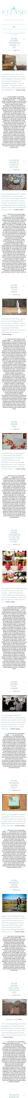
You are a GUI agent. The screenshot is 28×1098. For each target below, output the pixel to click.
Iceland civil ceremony (7, 364)
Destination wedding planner (8, 835)
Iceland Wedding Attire (21, 116)
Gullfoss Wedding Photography (18, 358)
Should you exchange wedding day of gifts (15, 261)
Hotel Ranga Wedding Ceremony (18, 485)
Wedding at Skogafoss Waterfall (17, 145)
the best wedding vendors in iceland (16, 862)
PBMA (14, 389)
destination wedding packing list (10, 1046)
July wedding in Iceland (15, 645)
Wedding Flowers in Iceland (16, 269)
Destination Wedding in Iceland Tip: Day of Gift (14, 163)
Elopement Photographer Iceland (17, 105)
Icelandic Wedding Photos (15, 384)
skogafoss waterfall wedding (9, 506)
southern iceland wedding (9, 660)
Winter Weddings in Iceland (9, 99)
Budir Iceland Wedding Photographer (14, 940)
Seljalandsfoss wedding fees (12, 656)
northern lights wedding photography (15, 850)
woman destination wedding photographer (17, 1079)
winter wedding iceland (11, 1079)
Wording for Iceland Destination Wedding (17, 515)
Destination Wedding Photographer (18, 352)
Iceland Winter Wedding (16, 381)
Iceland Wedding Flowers (15, 640)
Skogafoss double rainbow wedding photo (11, 761)
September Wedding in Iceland (19, 657)
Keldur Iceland (20, 131)
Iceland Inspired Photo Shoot (9, 368)
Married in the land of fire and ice (9, 960)
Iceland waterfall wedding (8, 841)
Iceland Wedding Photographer (18, 642)
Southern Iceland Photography (16, 399)
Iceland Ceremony (7, 487)
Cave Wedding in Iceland (10, 101)
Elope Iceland (19, 101)
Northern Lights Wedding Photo (9, 1060)
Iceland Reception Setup (15, 371)
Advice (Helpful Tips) (12, 214)
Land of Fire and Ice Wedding (9, 499)
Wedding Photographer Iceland (10, 407)
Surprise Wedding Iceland (11, 264)
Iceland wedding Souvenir (20, 246)
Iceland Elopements (12, 96)
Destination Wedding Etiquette (13, 832)
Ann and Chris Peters (9, 217)
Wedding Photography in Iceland (10, 512)
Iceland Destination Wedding (14, 236)
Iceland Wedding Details (15, 374)
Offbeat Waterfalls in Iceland (10, 133)
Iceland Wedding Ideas (16, 491)
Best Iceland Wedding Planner (16, 218)
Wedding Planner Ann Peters (19, 665)
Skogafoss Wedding (16, 144)
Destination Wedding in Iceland (13, 738)
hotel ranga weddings (11, 743)
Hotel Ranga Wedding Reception (12, 233)
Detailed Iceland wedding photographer (11, 353)
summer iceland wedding (16, 401)
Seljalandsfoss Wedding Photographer (14, 393)
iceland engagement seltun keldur (9, 365)
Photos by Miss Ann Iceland (18, 254)
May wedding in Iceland (16, 648)
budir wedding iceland (18, 344)
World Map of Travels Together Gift (18, 272)
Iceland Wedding (18, 490)
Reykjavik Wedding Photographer (18, 257)
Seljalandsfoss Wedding (19, 138)
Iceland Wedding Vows (14, 423)
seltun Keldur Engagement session (18, 396)
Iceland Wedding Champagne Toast (13, 239)
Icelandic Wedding (13, 131)
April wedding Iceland (14, 831)
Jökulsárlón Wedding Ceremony (13, 387)
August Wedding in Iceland (17, 610)
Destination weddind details (9, 737)
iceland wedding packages (20, 749)
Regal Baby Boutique (17, 854)
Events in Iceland (9, 355)
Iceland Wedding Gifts (20, 240)
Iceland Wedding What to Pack (14, 1057)
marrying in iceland (6, 500)
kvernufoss (5, 132)
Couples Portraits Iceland (13, 221)
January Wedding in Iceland (9, 644)
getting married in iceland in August (13, 622)
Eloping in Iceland (7, 107)
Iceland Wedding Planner (16, 126)
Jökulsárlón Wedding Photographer (15, 647)
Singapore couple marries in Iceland (17, 142)
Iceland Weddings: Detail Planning (14, 684)
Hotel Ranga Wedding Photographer (14, 361)
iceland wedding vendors (19, 847)
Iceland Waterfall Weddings (8, 490)
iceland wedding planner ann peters (14, 245)
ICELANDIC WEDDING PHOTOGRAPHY (19, 249)
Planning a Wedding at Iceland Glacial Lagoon (12, 255)
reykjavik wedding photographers (17, 963)
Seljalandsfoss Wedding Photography (10, 260)
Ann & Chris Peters (18, 340)
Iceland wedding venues (11, 752)
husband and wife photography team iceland (15, 837)
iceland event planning (12, 637)
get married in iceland (16, 107)
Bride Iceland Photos (15, 220)
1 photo (20, 1018)
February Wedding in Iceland (19, 619)
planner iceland (14, 756)
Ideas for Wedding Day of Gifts (9, 251)
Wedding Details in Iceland (15, 764)
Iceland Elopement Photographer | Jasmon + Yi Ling (14, 43)
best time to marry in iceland (13, 613)
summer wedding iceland (18, 1070)
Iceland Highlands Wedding (19, 488)
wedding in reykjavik (15, 270)
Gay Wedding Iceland (7, 620)
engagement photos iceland (9, 944)
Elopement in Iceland (13, 104)
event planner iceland (18, 740)
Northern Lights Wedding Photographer (16, 755)
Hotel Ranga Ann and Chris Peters (17, 230)
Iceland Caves (10, 110)
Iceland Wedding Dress (16, 120)
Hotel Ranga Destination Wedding (9, 232)
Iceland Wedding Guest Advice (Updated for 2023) (14, 987)
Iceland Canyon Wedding (14, 108)
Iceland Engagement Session (12, 744)
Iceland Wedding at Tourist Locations (14, 115)
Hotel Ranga (5, 1049)
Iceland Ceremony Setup (19, 362)
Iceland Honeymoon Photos (19, 367)
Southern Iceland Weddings (19, 508)
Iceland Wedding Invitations (8, 749)
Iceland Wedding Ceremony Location (10, 117)
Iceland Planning (15, 951)
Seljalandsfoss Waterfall (8, 136)
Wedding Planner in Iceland (19, 407)
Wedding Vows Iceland (12, 513)
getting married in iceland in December (14, 622)
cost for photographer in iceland (17, 347)
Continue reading (19, 209)
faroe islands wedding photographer (14, 740)
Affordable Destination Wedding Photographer (12, 938)
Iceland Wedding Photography (15, 125)
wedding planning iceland (8, 666)
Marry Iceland (21, 132)
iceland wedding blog (16, 239)
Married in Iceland (21, 252)
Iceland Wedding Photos (8, 377)
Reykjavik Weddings (8, 258)
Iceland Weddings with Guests (13, 1042)
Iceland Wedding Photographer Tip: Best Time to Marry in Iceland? (14, 535)
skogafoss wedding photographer (10, 263)
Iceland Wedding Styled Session (14, 288)
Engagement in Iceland (16, 223)
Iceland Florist (6, 113)
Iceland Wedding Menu (10, 242)
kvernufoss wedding (13, 132)
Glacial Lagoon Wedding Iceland (15, 227)
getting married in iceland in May (13, 629)
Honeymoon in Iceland (6, 359)
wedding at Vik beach (15, 267)
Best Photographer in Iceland (17, 735)
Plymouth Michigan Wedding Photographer (15, 1062)
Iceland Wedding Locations (10, 123)
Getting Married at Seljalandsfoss (13, 223)
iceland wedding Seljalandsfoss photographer (15, 380)
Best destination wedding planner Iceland (13, 477)
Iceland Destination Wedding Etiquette (14, 783)
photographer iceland (21, 389)
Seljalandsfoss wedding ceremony (10, 139)
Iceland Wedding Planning (14, 98)
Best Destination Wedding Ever (17, 341)
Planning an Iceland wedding (18, 653)
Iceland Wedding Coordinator (15, 119)
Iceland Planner (11, 370)
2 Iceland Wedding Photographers (17, 215)
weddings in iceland (11, 515)
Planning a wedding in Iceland (9, 962)
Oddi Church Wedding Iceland (17, 651)
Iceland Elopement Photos (19, 111)
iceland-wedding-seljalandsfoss (15, 382)
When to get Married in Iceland (18, 667)
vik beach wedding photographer (14, 403)
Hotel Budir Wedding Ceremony (13, 484)
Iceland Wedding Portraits (8, 378)
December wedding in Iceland (18, 616)
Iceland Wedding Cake (20, 746)
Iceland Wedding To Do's (17, 248)
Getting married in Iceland (14, 356)
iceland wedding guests (19, 1052)
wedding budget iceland (11, 405)
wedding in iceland (14, 147)
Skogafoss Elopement (7, 144)
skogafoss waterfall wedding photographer (14, 659)
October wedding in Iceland (17, 650)
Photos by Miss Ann (7, 254)
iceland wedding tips (6, 248)
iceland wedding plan (6, 245)
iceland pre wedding (14, 953)
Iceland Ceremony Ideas (16, 487)
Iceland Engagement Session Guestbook (14, 883)
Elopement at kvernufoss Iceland (13, 102)
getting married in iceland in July (14, 626)
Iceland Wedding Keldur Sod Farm (18, 122)
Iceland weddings (16, 129)
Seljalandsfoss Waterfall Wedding (10, 503)
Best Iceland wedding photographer (14, 342)
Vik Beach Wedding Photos (16, 266)
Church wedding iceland (13, 614)
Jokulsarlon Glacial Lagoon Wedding (17, 497)
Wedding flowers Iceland (19, 511)
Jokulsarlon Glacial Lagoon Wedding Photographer (14, 251)
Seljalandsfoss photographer (18, 135)
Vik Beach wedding (20, 402)
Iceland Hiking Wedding (16, 113)
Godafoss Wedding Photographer (15, 634)
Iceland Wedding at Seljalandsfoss (14, 114)
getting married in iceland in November (14, 630)
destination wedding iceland (14, 350)
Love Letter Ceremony (20, 499)
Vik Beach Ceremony (7, 509)
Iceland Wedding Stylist (15, 128)
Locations (23, 98)
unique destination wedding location (13, 401)
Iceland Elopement (17, 110)
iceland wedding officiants (16, 641)
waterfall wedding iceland (9, 863)
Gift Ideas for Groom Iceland (12, 226)
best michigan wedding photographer (14, 938)
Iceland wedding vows (12, 496)
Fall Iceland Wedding (18, 355)
